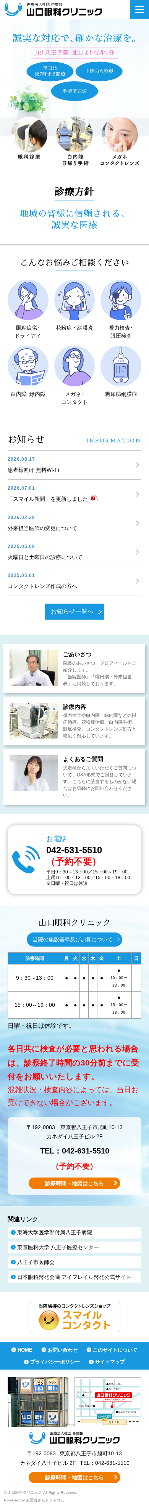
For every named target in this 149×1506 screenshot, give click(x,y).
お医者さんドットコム (45, 1500)
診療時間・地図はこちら (74, 1183)
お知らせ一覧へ (72, 611)
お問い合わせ (63, 1350)
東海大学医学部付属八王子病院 (54, 1232)
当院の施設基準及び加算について (72, 939)
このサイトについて (115, 1350)
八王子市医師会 (36, 1262)
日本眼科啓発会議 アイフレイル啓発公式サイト (74, 1277)
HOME (25, 1350)
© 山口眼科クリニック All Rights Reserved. (41, 1492)
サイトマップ (110, 1362)
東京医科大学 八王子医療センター (58, 1247)
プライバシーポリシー (55, 1362)
